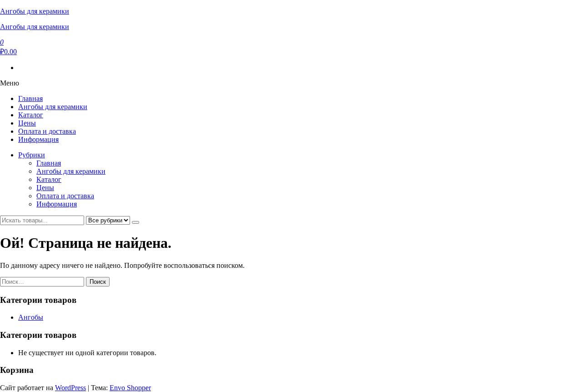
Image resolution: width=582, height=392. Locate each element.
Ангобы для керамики (34, 11)
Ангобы (30, 317)
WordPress (70, 388)
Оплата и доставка (47, 131)
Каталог (30, 115)
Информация (38, 139)
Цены (27, 123)
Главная (30, 98)
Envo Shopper (130, 388)
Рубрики (31, 155)
